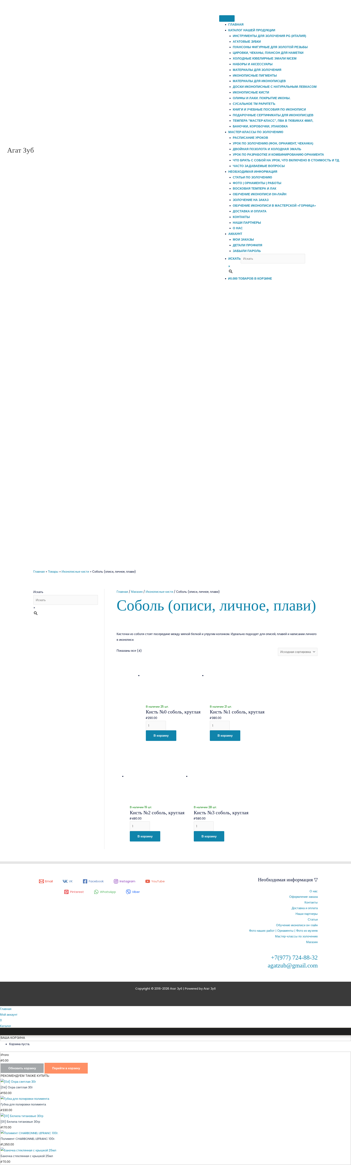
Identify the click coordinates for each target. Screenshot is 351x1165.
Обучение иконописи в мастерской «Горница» (274, 205)
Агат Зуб (20, 150)
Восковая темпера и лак (254, 188)
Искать (234, 258)
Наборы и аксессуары (253, 64)
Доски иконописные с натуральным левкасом (275, 86)
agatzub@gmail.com (293, 965)
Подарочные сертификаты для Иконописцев (273, 115)
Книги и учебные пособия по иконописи (269, 109)
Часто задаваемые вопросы (259, 166)
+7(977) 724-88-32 (294, 957)
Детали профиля (247, 245)
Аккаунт (235, 234)
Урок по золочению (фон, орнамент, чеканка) (273, 143)
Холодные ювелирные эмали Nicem (265, 58)
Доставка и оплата (249, 211)
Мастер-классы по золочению (255, 132)
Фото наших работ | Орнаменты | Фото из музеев (283, 930)
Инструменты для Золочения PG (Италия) (269, 36)
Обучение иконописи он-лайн (259, 194)
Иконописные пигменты (255, 75)
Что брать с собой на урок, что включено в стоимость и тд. (286, 160)
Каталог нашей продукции (251, 30)
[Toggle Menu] (227, 18)
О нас (238, 228)
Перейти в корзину (66, 1068)
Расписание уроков (250, 137)
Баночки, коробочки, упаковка (260, 126)
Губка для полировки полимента (23, 1104)
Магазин (137, 592)
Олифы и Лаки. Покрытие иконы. (261, 98)
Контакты (241, 217)
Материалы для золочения (257, 70)
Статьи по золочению (252, 177)
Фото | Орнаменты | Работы (257, 183)
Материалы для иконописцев (259, 81)
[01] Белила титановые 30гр (20, 1121)
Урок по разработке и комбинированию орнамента (278, 154)
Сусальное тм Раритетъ (254, 103)
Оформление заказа (303, 897)
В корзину (161, 735)
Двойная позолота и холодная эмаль (267, 149)
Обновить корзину (22, 1068)
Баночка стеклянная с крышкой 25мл (27, 1156)
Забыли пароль (247, 251)
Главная (236, 24)
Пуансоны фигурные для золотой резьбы (270, 47)
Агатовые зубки (247, 41)
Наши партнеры (247, 222)
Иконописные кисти (251, 92)
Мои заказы (243, 239)
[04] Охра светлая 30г (17, 1087)
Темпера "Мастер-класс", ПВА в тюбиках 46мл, (273, 120)
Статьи (313, 919)
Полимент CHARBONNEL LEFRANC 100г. (28, 1139)
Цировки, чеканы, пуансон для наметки (268, 52)
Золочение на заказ (251, 200)
